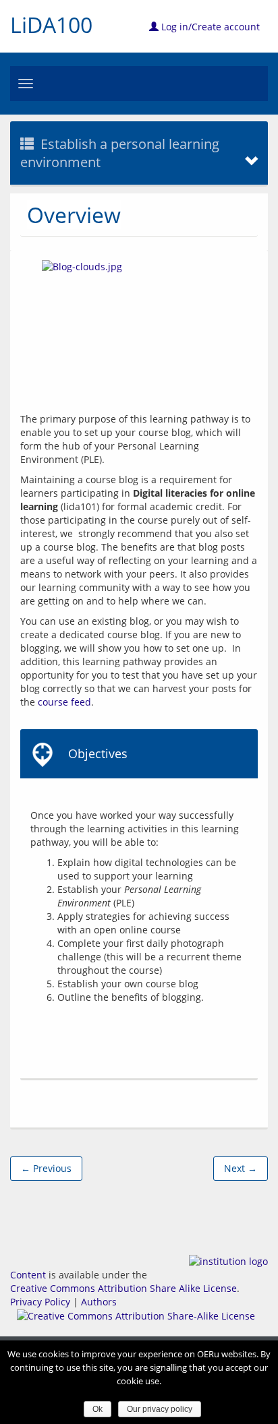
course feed (64, 701)
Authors (99, 1301)
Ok (97, 1409)
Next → (240, 1168)
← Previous (46, 1168)
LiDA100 (51, 24)
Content (28, 1274)
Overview (74, 214)
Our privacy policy (159, 1409)
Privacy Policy (40, 1301)
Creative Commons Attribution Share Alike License (123, 1288)
